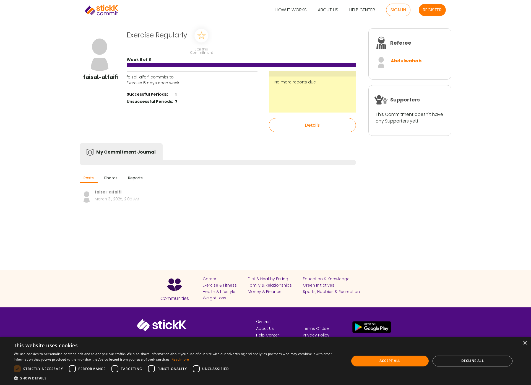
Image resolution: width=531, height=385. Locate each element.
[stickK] (101, 10)
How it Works (291, 10)
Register (432, 10)
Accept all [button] (389, 360)
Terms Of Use (316, 328)
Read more (180, 359)
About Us (328, 10)
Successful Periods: (147, 94)
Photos (111, 178)
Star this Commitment (201, 50)
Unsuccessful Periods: (150, 101)
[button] (176, 378)
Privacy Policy (316, 335)
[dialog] (265, 361)
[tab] (89, 178)
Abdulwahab (406, 61)
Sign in (398, 10)
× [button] (525, 343)
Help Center (362, 10)
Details (312, 125)
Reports (135, 178)
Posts (89, 178)
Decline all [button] (472, 360)
